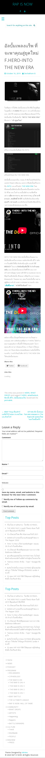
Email (4, 473)
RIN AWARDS (14, 673)
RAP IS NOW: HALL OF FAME (21, 703)
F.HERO (23, 395)
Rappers (12, 720)
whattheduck (33, 395)
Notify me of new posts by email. (19, 506)
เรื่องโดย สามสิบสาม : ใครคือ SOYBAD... (22, 525)
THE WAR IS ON (15, 680)
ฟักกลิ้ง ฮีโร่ (8, 398)
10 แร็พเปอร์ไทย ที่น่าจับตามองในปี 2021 (22, 534)
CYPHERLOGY (14, 676)
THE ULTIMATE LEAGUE (19, 700)
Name (4, 464)
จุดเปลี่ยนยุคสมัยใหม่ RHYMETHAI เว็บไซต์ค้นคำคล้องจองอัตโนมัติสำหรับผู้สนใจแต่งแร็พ (22, 557)
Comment (6, 437)
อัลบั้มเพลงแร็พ (20, 398)
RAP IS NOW (22, 4)
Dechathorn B (30, 73)
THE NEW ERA (27, 186)
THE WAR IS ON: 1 (17, 693)
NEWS (27, 393)
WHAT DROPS (15, 709)
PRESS (11, 742)
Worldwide (13, 733)
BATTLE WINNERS (16, 723)
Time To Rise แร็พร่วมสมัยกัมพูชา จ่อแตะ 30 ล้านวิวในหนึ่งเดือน (22, 616)
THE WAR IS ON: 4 (17, 682)
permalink (8, 400)
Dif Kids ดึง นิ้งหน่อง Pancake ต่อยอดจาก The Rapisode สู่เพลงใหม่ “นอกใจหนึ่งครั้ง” (33, 415)
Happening (13, 716)
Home (9, 660)
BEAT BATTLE (15, 696)
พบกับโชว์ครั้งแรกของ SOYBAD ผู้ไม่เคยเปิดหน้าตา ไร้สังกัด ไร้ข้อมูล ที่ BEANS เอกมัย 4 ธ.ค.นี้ (22, 570)
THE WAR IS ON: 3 (17, 686)
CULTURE (11, 727)
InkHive (25, 752)
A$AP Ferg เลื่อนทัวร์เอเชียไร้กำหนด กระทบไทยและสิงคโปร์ (12, 414)
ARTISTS (12, 713)
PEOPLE (12, 736)
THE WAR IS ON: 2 (17, 689)
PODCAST (11, 667)
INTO (9, 186)
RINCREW (11, 740)
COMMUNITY (12, 707)
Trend (11, 729)
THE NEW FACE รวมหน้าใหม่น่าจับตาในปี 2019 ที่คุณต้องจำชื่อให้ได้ (22, 529)
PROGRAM (11, 670)
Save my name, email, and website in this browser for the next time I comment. (20, 493)
